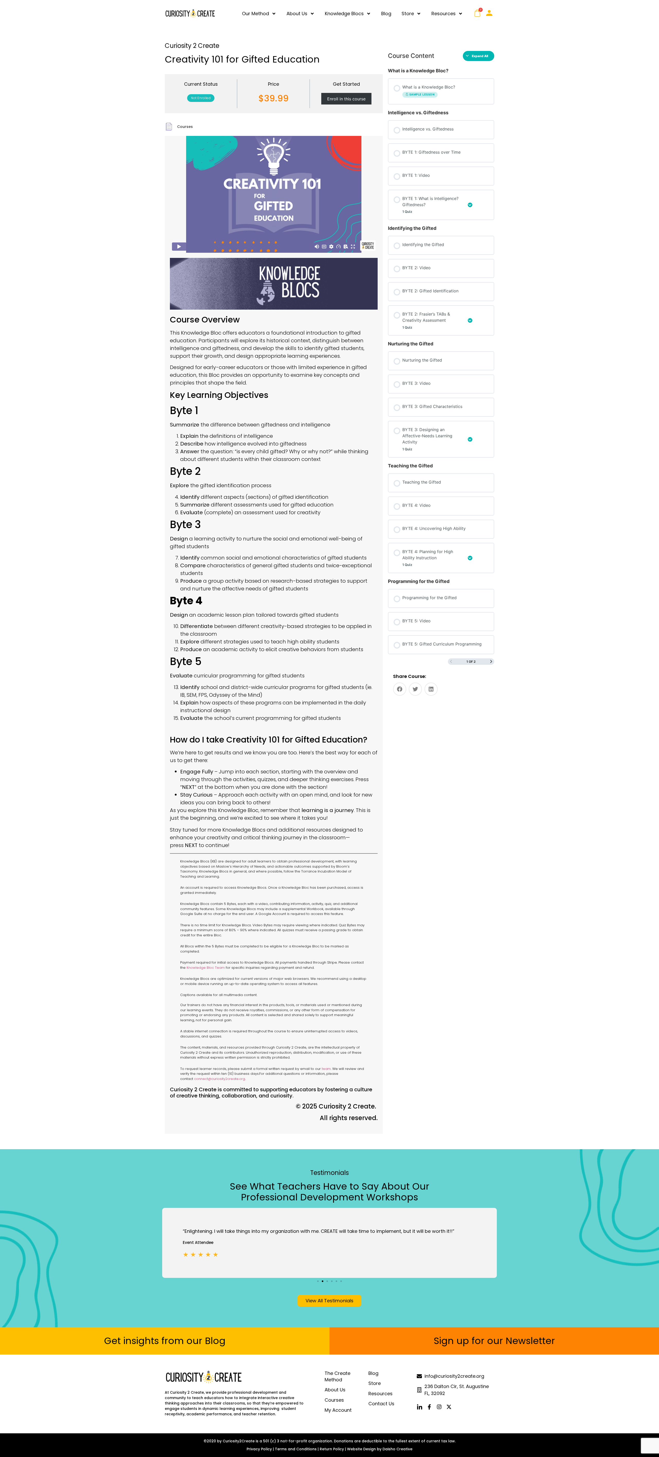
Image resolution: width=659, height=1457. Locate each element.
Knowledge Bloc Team (206, 967)
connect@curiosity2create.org (219, 1078)
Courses (185, 126)
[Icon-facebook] (429, 1407)
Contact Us (381, 1403)
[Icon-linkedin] (419, 1407)
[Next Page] (491, 661)
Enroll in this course (346, 98)
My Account (338, 1410)
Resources (443, 13)
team (326, 1068)
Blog (386, 13)
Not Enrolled (201, 98)
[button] (400, 689)
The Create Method (337, 1376)
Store (408, 13)
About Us (297, 13)
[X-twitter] (449, 1407)
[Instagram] (439, 1407)
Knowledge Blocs (344, 13)
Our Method (255, 13)
